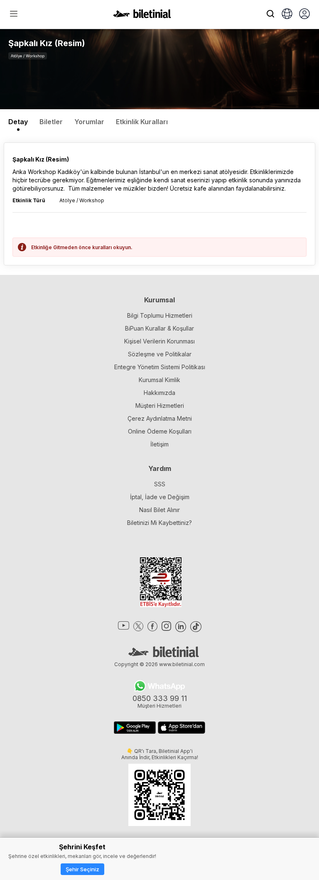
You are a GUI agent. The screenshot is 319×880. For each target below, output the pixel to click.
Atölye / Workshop (27, 56)
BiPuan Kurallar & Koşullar (159, 328)
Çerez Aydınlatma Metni (160, 418)
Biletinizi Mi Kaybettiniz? (159, 522)
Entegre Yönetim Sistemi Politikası (159, 366)
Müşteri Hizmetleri (159, 405)
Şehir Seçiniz (82, 869)
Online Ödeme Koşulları (159, 431)
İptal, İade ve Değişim (159, 496)
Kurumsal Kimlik (159, 379)
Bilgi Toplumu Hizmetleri (159, 315)
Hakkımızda (159, 392)
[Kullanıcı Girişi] (304, 14)
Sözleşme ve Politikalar (159, 354)
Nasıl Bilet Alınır (159, 509)
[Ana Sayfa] (142, 16)
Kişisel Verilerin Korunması (159, 341)
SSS (159, 484)
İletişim (159, 444)
